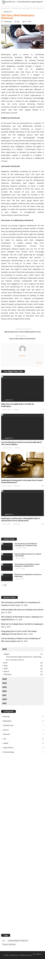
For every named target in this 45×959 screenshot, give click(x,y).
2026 (4, 649)
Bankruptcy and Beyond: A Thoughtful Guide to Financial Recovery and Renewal (20, 519)
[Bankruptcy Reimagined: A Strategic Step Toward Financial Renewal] (22, 465)
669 (42, 486)
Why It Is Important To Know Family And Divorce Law (22, 332)
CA (4, 940)
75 (43, 448)
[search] (42, 3)
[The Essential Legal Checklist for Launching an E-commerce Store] (7, 546)
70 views (16, 410)
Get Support (37, 954)
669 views (17, 486)
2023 (4, 687)
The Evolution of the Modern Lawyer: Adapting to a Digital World (27, 565)
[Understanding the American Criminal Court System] (7, 557)
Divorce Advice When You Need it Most (22, 339)
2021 (4, 695)
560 (42, 524)
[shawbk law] (22, 1)
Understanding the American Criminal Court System (22, 610)
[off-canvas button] (3, 3)
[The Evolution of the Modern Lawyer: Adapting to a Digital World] (7, 567)
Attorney (23, 716)
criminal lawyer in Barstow (18, 940)
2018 (4, 703)
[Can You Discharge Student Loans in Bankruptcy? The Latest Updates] (22, 427)
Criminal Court (23, 725)
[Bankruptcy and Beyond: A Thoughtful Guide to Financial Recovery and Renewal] (22, 503)
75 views (17, 448)
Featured (23, 734)
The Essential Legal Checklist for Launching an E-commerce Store (25, 544)
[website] (3, 363)
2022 (4, 691)
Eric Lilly (17, 22)
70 (43, 410)
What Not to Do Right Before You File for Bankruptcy (22, 624)
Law (23, 739)
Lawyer (23, 743)
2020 (4, 699)
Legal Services (23, 747)
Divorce (23, 730)
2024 (4, 683)
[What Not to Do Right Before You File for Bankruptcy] (22, 389)
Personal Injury (23, 752)
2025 (4, 679)
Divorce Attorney (9, 944)
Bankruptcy (8, 11)
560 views (16, 524)
